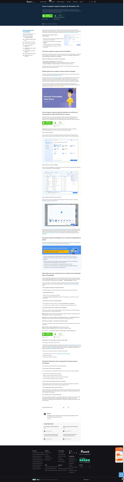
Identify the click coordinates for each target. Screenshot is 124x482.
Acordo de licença (61, 459)
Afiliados (70, 465)
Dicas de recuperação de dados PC (38, 452)
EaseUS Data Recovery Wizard (56, 75)
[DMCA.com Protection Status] (38, 479)
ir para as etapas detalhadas (58, 86)
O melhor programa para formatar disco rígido (61, 353)
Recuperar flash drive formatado (30, 53)
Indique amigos (71, 472)
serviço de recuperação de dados (49, 243)
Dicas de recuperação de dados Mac (38, 454)
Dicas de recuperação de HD (37, 456)
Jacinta (45, 23)
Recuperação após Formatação (28, 31)
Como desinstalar (61, 452)
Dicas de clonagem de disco (37, 461)
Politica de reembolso (61, 454)
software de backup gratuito (52, 347)
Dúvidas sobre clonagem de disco (50, 468)
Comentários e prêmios (73, 459)
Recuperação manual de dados (63, 468)
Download (46, 454)
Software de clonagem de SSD (37, 463)
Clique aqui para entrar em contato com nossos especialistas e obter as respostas (54, 251)
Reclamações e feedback (73, 470)
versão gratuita (54, 77)
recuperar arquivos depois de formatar (71, 32)
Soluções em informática (37, 468)
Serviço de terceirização (62, 470)
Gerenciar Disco (52, 1)
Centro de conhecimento (36, 466)
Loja (59, 466)
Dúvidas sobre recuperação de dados (51, 466)
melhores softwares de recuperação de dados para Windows (59, 229)
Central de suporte (48, 452)
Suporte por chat (47, 456)
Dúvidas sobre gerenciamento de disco (51, 470)
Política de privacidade (62, 456)
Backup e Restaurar (60, 1)
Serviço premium (48, 459)
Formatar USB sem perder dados (30, 43)
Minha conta (71, 468)
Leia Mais (49, 418)
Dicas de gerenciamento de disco (38, 459)
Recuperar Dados (43, 1)
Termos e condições (61, 461)
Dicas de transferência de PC (37, 465)
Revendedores (71, 463)
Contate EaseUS (71, 461)
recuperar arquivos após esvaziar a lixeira (50, 232)
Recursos (35, 450)
